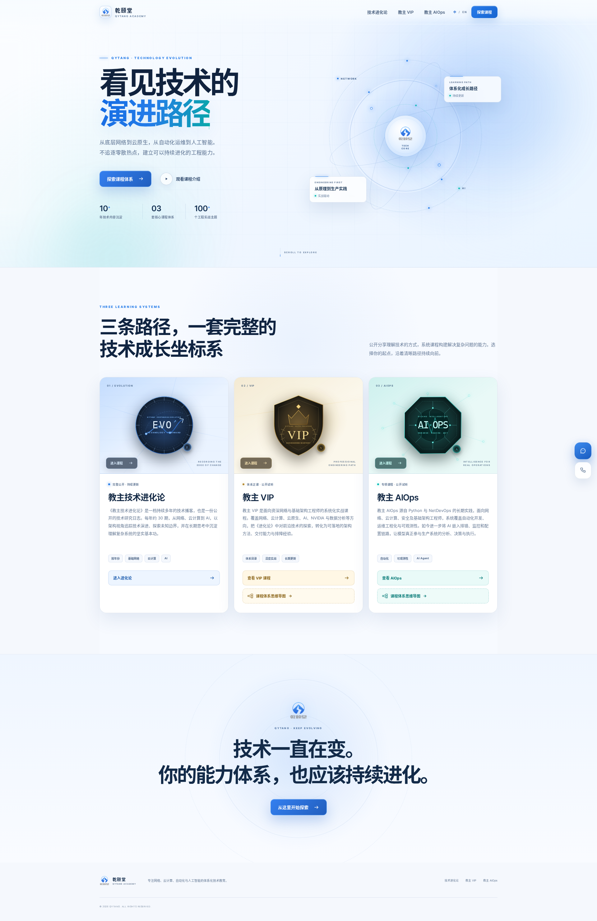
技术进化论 (377, 12)
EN (464, 12)
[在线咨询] (583, 450)
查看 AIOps (392, 578)
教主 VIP (406, 12)
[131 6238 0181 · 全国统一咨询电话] (583, 470)
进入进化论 (122, 578)
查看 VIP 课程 (259, 578)
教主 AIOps (434, 12)
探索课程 (484, 12)
